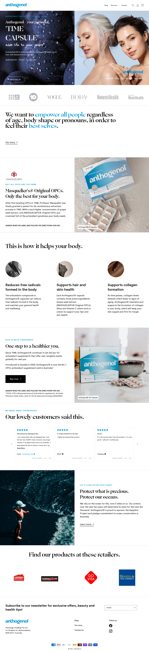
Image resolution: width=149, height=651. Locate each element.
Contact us (79, 630)
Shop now (14, 79)
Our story (10, 142)
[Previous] (11, 444)
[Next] (137, 444)
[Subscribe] (134, 607)
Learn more (85, 524)
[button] (115, 5)
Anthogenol (77, 649)
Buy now (14, 379)
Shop (76, 620)
